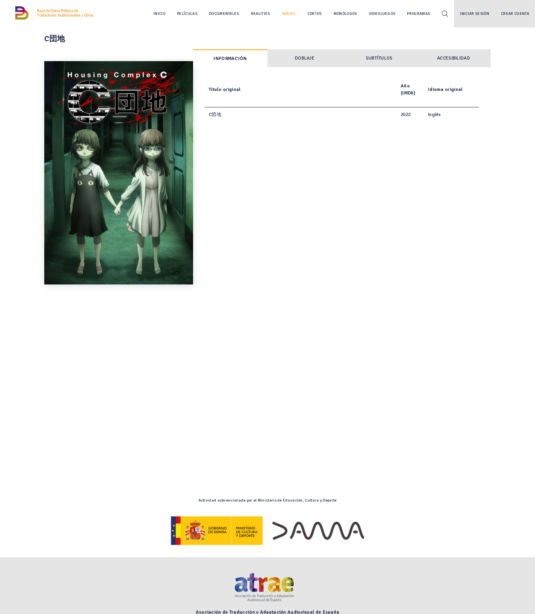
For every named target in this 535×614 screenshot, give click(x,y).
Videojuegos (382, 13)
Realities (260, 13)
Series (289, 13)
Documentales (224, 13)
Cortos (314, 13)
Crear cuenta (515, 13)
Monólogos (345, 13)
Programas (418, 13)
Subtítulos (379, 58)
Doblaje (304, 58)
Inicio (159, 13)
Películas (187, 13)
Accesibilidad (453, 58)
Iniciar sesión (474, 13)
